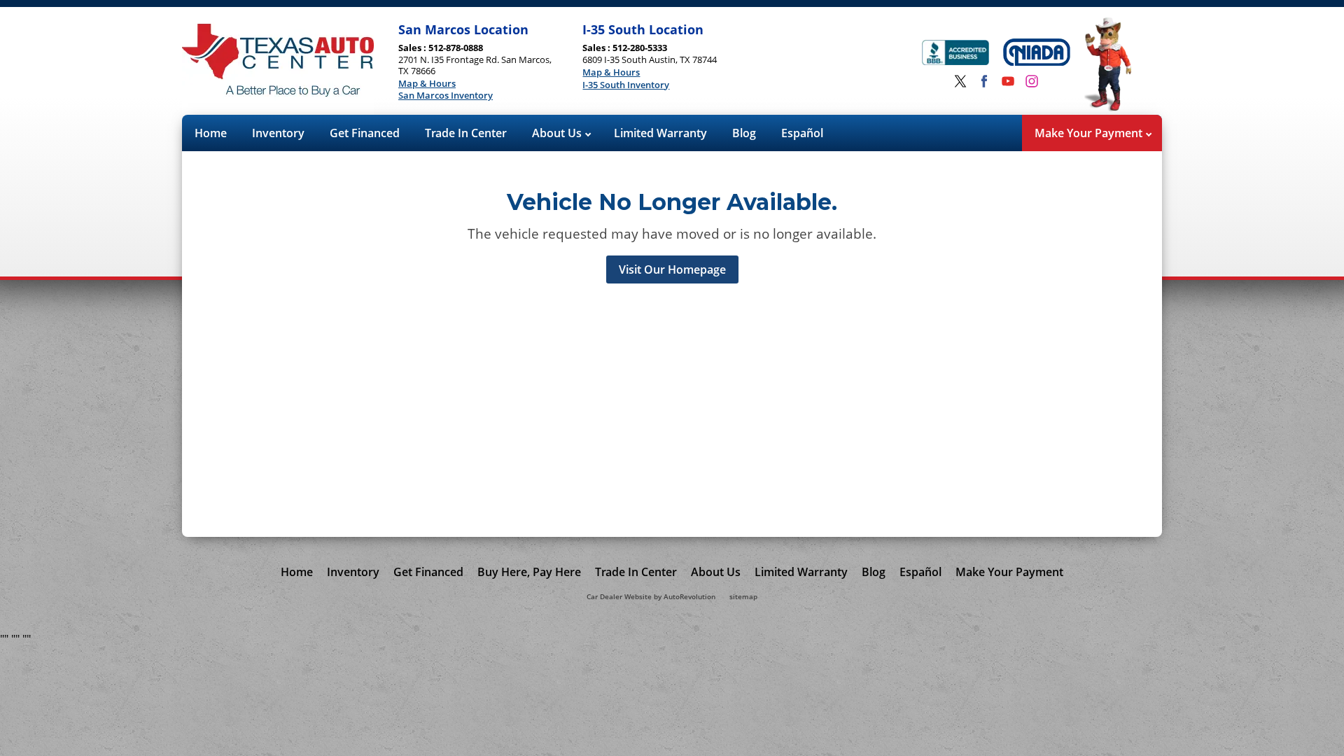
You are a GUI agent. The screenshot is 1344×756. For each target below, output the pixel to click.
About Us (558, 133)
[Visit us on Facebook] (984, 81)
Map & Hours (427, 84)
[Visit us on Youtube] (1007, 81)
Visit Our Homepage (672, 269)
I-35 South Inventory (625, 85)
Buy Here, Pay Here (529, 572)
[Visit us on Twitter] (960, 81)
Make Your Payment (1090, 133)
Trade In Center (466, 133)
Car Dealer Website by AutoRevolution (651, 596)
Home (211, 133)
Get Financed (365, 133)
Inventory (278, 133)
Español (802, 133)
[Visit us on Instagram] (1031, 81)
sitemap (743, 596)
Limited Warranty (660, 133)
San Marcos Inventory (445, 96)
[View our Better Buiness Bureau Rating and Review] (955, 54)
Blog (744, 133)
